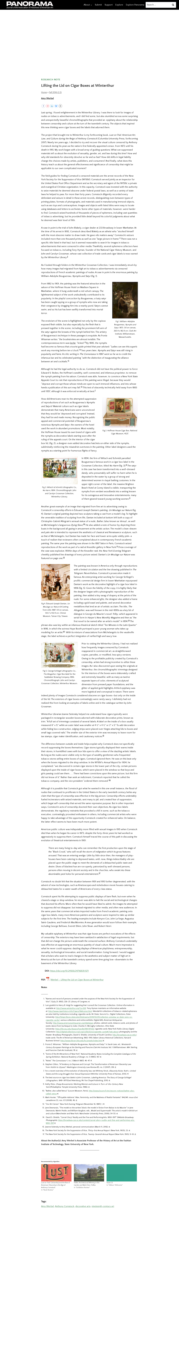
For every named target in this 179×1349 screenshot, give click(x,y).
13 (129, 621)
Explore (119, 5)
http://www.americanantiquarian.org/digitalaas (73, 1023)
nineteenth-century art (103, 1206)
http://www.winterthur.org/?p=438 (71, 1008)
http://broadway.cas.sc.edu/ (124, 1035)
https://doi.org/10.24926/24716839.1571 (69, 971)
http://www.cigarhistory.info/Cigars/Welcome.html (70, 1011)
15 (103, 736)
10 (84, 524)
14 (64, 632)
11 (117, 547)
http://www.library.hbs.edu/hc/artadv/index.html (81, 1041)
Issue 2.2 (110, 1183)
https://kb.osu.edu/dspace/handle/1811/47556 (74, 1029)
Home (44, 92)
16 (110, 780)
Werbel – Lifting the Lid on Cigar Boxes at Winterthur (77, 980)
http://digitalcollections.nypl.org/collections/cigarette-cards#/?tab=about (87, 1032)
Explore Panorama (135, 5)
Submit (98, 5)
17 (99, 873)
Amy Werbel (47, 98)
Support (109, 5)
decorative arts (82, 1206)
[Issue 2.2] (122, 1172)
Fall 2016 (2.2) (55, 92)
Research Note (50, 79)
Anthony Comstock (64, 1206)
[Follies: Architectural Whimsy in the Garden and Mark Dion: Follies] (89, 1172)
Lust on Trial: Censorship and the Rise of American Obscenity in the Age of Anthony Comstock (55, 1185)
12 (64, 558)
